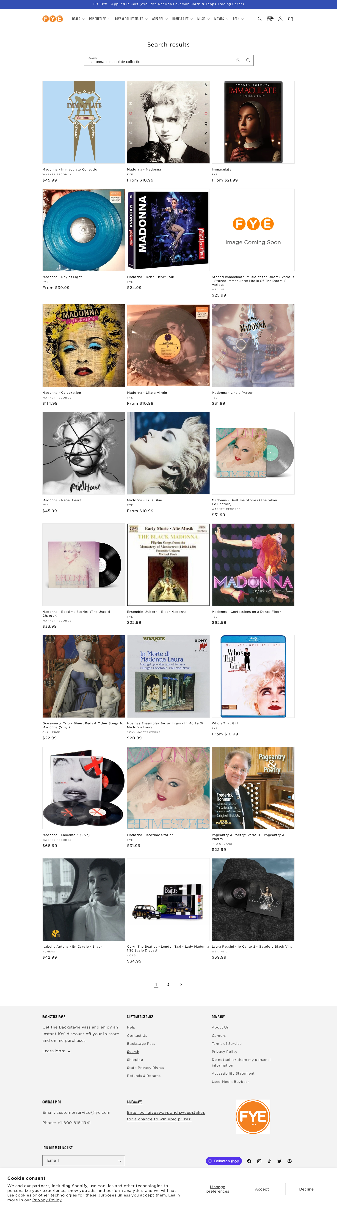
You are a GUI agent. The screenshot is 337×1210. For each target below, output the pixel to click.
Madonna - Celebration (61, 392)
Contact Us (137, 1035)
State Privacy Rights (145, 1068)
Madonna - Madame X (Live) (66, 835)
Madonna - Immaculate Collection (70, 169)
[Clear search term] (238, 60)
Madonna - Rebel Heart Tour (150, 277)
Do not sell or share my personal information (241, 1062)
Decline (306, 1189)
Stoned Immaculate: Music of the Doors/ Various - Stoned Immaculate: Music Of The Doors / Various (253, 280)
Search (133, 1051)
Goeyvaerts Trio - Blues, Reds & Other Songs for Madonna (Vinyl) (83, 725)
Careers (219, 1035)
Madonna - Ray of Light (62, 277)
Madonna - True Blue (144, 500)
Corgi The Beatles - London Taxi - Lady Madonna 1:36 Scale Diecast (168, 948)
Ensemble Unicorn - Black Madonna (157, 611)
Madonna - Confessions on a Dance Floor (246, 611)
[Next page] (181, 984)
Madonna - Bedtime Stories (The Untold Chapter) (76, 613)
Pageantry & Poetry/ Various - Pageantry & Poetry (248, 837)
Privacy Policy (47, 1200)
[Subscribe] (120, 1160)
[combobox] (168, 60)
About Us (220, 1027)
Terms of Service (227, 1043)
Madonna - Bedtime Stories (150, 835)
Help (131, 1027)
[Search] (248, 60)
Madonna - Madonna (144, 169)
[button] (77, 19)
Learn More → (56, 1051)
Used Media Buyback (231, 1082)
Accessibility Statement (233, 1073)
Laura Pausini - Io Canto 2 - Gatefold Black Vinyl (253, 947)
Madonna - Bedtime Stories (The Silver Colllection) (245, 502)
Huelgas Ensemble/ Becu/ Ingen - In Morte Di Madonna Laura (165, 725)
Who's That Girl (225, 723)
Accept (262, 1189)
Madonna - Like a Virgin (147, 392)
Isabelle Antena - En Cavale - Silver (72, 947)
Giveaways (134, 1102)
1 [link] (156, 984)
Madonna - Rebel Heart (61, 500)
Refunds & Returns (143, 1076)
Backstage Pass (141, 1043)
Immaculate (222, 169)
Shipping (135, 1060)
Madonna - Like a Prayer (232, 392)
